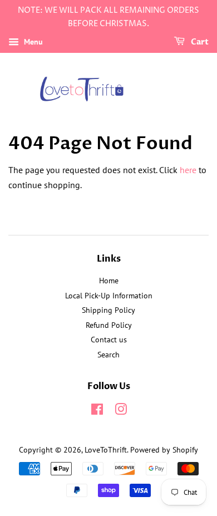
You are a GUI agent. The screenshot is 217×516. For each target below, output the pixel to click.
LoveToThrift (106, 450)
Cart (199, 42)
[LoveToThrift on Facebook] (97, 411)
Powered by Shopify (164, 450)
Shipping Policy (108, 310)
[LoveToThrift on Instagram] (121, 411)
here (188, 169)
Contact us (109, 340)
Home (109, 281)
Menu (32, 42)
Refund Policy (109, 325)
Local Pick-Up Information (108, 296)
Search (108, 355)
